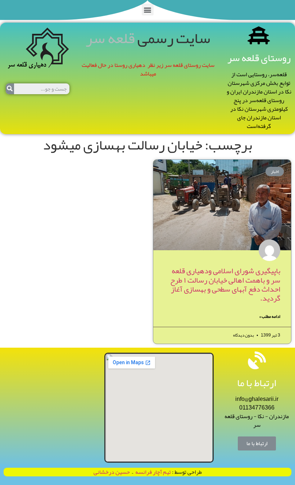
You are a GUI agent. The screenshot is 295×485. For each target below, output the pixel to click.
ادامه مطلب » (269, 316)
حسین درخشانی (112, 472)
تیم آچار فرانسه (152, 472)
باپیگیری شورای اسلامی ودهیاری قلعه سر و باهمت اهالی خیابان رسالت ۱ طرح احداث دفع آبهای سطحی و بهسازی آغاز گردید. (225, 284)
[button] (148, 9)
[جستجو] (10, 88)
